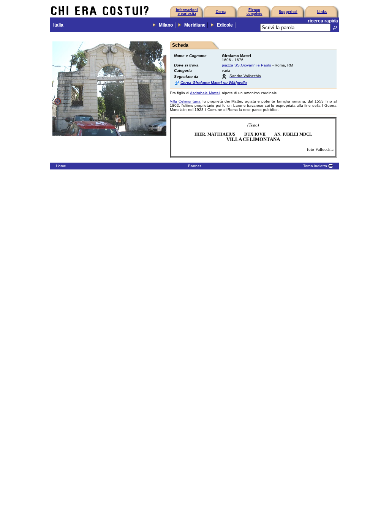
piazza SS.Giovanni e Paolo (246, 65)
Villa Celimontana (185, 101)
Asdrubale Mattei (205, 93)
